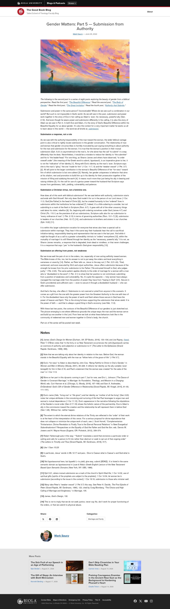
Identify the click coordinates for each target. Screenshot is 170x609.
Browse (71, 3)
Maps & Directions (59, 600)
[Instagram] (151, 601)
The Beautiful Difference (79, 102)
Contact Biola (46, 600)
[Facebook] (135, 601)
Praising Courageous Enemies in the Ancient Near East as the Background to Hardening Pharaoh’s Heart (105, 579)
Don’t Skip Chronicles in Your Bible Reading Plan (104, 563)
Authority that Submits (114, 105)
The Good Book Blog (39, 9)
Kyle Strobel (35, 568)
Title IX (97, 600)
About (150, 11)
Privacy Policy (88, 600)
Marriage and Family (96, 519)
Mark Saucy (78, 34)
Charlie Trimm (94, 586)
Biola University (31, 3)
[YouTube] (146, 601)
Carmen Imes (94, 568)
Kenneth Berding (37, 581)
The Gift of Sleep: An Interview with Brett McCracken (47, 576)
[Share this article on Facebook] (50, 519)
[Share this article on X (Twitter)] (43, 519)
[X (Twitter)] (140, 601)
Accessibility (106, 600)
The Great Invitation (75, 105)
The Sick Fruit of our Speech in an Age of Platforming (47, 563)
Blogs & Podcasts (56, 3)
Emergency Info (74, 600)
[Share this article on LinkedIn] (57, 519)
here (126, 339)
